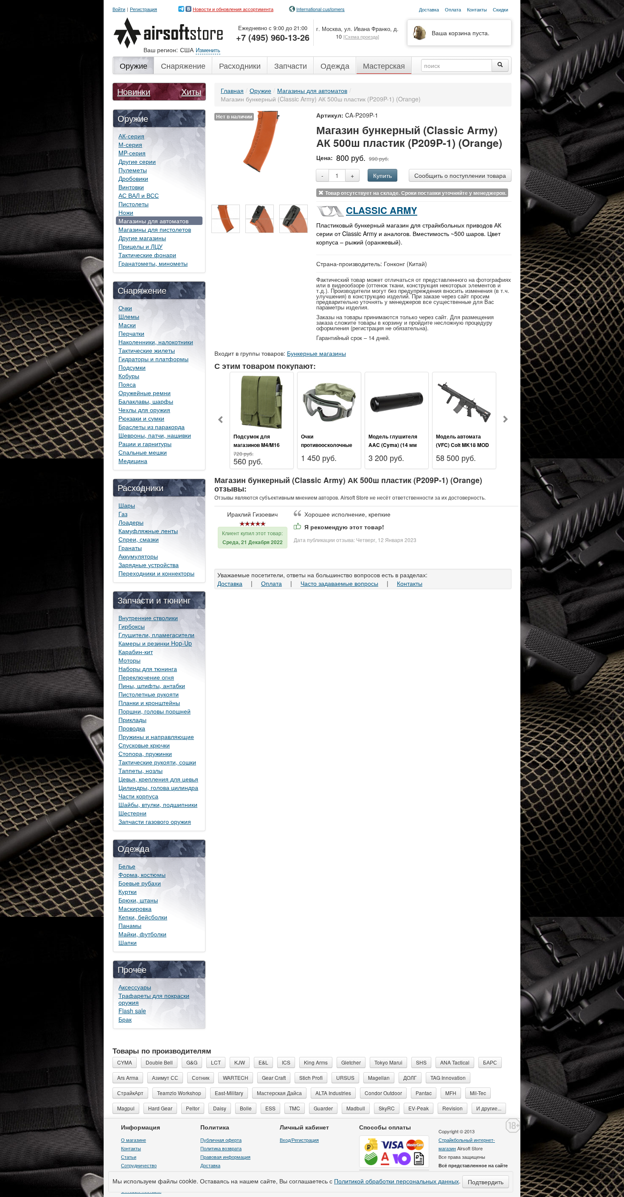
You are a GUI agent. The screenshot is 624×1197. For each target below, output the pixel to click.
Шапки (127, 942)
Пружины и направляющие (156, 736)
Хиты (191, 91)
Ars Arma (127, 1077)
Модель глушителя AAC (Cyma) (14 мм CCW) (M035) (392, 445)
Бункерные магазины (316, 353)
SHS (421, 1062)
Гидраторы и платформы (153, 358)
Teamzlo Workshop (179, 1092)
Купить (382, 175)
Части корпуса (138, 796)
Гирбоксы (131, 626)
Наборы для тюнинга (147, 668)
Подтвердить (485, 1181)
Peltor (193, 1108)
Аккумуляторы (138, 556)
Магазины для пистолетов (154, 229)
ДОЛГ (410, 1077)
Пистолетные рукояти (148, 694)
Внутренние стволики (148, 617)
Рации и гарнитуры (144, 443)
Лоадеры (130, 522)
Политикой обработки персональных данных (396, 1181)
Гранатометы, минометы (153, 263)
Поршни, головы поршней (154, 711)
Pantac (424, 1092)
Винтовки (131, 187)
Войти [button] (118, 9)
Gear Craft (274, 1077)
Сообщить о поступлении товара (460, 175)
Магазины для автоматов (153, 220)
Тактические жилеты (146, 350)
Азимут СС (165, 1077)
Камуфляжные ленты (148, 530)
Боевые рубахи (139, 883)
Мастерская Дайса (279, 1092)
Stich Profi (311, 1077)
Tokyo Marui (388, 1062)
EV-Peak (418, 1108)
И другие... (488, 1108)
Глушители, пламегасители (156, 634)
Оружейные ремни (144, 392)
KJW (239, 1062)
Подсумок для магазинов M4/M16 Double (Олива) (256, 445)
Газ (122, 513)
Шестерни (132, 813)
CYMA (124, 1062)
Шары (126, 505)
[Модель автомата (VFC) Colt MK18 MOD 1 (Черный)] (464, 401)
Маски (127, 324)
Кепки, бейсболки (142, 917)
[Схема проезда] (361, 36)
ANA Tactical (454, 1062)
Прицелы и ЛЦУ (140, 246)
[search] (500, 65)
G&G (191, 1062)
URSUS (345, 1077)
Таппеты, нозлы (140, 770)
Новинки (133, 91)
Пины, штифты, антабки (151, 685)
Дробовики (133, 178)
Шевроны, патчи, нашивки (154, 435)
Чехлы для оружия (144, 409)
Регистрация (143, 9)
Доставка (229, 583)
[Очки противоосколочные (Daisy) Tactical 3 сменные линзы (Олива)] (329, 401)
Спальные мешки (142, 452)
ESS (270, 1108)
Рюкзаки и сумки (141, 418)
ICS (286, 1062)
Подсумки (132, 367)
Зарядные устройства (148, 564)
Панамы (129, 925)
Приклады (132, 719)
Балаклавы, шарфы (145, 401)
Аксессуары (134, 987)
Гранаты (130, 547)
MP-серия (132, 153)
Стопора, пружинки (145, 753)
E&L (263, 1062)
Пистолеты (133, 204)
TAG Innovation (448, 1077)
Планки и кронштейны (149, 702)
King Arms (316, 1062)
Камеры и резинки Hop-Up (155, 643)
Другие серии (137, 161)
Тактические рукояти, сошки (157, 762)
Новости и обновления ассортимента (233, 9)
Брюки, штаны (138, 900)
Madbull (355, 1108)
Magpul (126, 1108)
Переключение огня (146, 677)
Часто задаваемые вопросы (339, 583)
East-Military (229, 1092)
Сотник (200, 1077)
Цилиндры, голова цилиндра (158, 787)
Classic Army (381, 210)
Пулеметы (132, 170)
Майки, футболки (142, 934)
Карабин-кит (135, 651)
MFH (450, 1092)
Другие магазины (142, 237)
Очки (125, 307)
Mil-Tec (478, 1092)
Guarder (323, 1108)
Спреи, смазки (138, 539)
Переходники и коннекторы (156, 573)
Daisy (219, 1108)
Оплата (271, 583)
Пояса (127, 384)
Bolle (246, 1108)
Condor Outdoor (383, 1092)
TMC (294, 1108)
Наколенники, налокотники (155, 341)
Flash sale (132, 1010)
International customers (320, 9)
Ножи (125, 212)
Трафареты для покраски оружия (153, 998)
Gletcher (351, 1062)
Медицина (132, 460)
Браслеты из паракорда (151, 426)
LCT (216, 1062)
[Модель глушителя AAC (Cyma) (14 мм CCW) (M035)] (396, 401)
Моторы (129, 660)
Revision (452, 1108)
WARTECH (235, 1077)
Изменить (208, 50)
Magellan (379, 1077)
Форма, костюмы (142, 874)
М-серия (130, 144)
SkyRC (387, 1108)
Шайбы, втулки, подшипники (157, 804)
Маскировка (135, 908)
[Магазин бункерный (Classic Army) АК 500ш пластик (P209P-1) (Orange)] (261, 140)
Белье (126, 866)
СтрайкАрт (130, 1092)
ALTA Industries (333, 1092)
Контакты (409, 583)
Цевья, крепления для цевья (158, 779)
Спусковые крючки (144, 745)
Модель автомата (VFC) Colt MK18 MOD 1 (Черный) (462, 445)
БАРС (490, 1062)
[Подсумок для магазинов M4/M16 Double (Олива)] (261, 401)
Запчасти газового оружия (154, 821)
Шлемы (128, 316)
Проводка (131, 728)
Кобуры (128, 375)
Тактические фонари (147, 254)
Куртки (127, 891)
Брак (125, 1019)
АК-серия (131, 136)
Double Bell (159, 1062)
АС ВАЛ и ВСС (138, 195)
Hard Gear (160, 1108)
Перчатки (131, 333)
